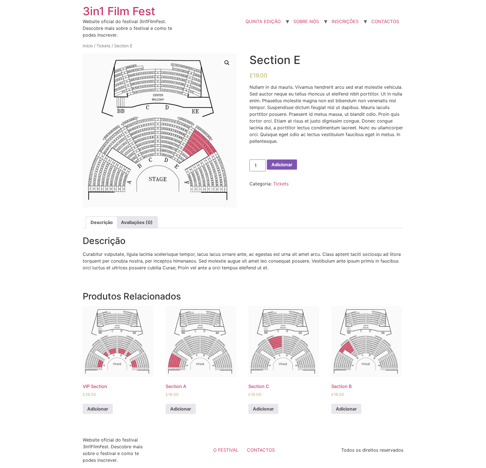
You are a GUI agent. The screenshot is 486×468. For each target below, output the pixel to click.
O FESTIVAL (225, 450)
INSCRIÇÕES (345, 21)
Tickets (103, 45)
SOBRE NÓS (306, 21)
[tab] (102, 222)
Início (88, 45)
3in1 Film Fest (119, 11)
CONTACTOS (385, 21)
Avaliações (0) (137, 222)
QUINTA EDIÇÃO (263, 21)
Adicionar (281, 164)
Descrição (102, 222)
